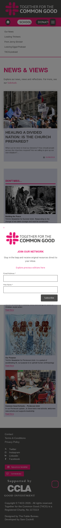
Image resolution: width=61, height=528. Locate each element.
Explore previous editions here (30, 267)
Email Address (9, 273)
